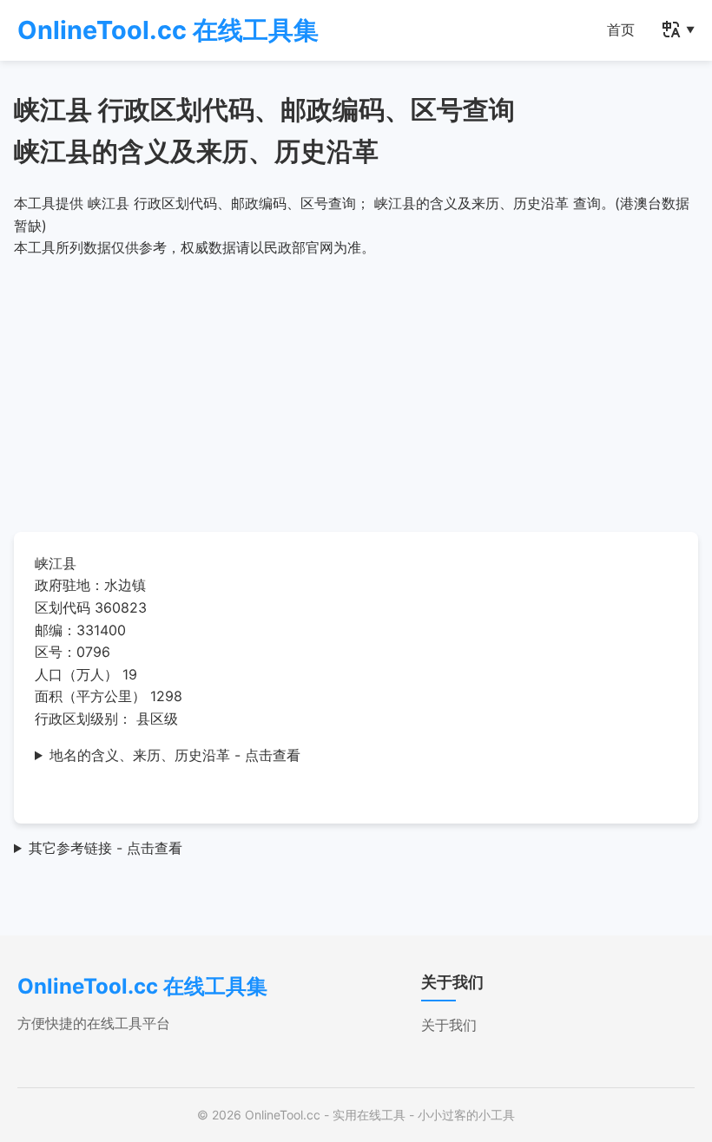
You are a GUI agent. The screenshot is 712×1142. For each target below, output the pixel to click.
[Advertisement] (356, 389)
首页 (621, 29)
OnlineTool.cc (282, 1114)
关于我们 (449, 1025)
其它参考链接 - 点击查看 (105, 847)
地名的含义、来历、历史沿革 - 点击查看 (174, 755)
